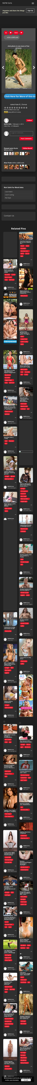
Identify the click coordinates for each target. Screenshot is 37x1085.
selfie (27, 595)
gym (22, 747)
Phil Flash (8, 198)
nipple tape (24, 501)
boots (6, 922)
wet (22, 256)
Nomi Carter (8, 277)
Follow (29, 120)
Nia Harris (27, 747)
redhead (23, 409)
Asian (22, 336)
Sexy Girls (26, 304)
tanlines (7, 414)
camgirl (7, 476)
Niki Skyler (8, 670)
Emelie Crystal (24, 562)
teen (22, 344)
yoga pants (8, 957)
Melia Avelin (24, 295)
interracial (23, 403)
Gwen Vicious (8, 411)
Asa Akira (23, 945)
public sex (23, 904)
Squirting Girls (11, 1001)
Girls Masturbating (28, 878)
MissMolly (23, 1060)
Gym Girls (26, 756)
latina (22, 253)
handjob (23, 899)
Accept (26, 1080)
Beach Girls (26, 265)
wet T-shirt (24, 780)
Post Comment (26, 139)
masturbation (24, 869)
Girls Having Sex (12, 751)
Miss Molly (23, 1057)
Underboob (11, 716)
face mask (23, 496)
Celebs (25, 847)
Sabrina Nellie (8, 707)
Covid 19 (23, 493)
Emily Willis (24, 896)
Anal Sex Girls (27, 383)
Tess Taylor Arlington (9, 816)
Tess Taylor (8, 814)
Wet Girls (25, 789)
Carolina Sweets (9, 924)
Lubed (13, 274)
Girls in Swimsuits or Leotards (16, 289)
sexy (6, 279)
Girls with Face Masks (29, 510)
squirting (12, 989)
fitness (28, 744)
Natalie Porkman (9, 774)
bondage (23, 1052)
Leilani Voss (24, 339)
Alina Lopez (24, 369)
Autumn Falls (8, 986)
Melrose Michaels (9, 479)
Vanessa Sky (8, 862)
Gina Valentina (9, 1024)
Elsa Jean (11, 441)
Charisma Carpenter (25, 838)
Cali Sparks (8, 955)
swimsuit (11, 279)
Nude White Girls (11, 149)
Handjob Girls (27, 913)
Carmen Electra (25, 775)
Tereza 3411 (8, 1068)
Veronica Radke (25, 809)
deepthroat (8, 1021)
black (22, 977)
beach (22, 246)
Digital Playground (9, 380)
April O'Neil (8, 739)
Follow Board (27, 148)
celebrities (23, 777)
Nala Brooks (24, 406)
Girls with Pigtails (27, 604)
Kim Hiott (23, 1023)
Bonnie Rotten (9, 1018)
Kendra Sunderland (25, 867)
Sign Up (30, 10)
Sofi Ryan (7, 895)
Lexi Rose (23, 982)
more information (14, 1080)
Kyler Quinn (8, 508)
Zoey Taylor (8, 960)
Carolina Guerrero (25, 251)
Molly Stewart (24, 1063)
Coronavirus (24, 491)
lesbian (7, 1026)
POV (6, 742)
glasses (13, 476)
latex (6, 511)
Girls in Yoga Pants (12, 969)
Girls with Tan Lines (13, 423)
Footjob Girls (11, 904)
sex (22, 374)
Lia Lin (27, 253)
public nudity (24, 341)
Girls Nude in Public (28, 353)
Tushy (26, 374)
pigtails (22, 595)
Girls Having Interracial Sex (15, 785)
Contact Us (9, 215)
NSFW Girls (7, 3)
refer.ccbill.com (12, 37)
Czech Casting (9, 195)
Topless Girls (26, 635)
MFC (12, 667)
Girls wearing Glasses (13, 488)
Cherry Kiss (8, 631)
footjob (7, 892)
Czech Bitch (8, 192)
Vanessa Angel (9, 860)
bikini (27, 246)
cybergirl (23, 1021)
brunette (23, 248)
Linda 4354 (8, 857)
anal (22, 372)
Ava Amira (7, 375)
